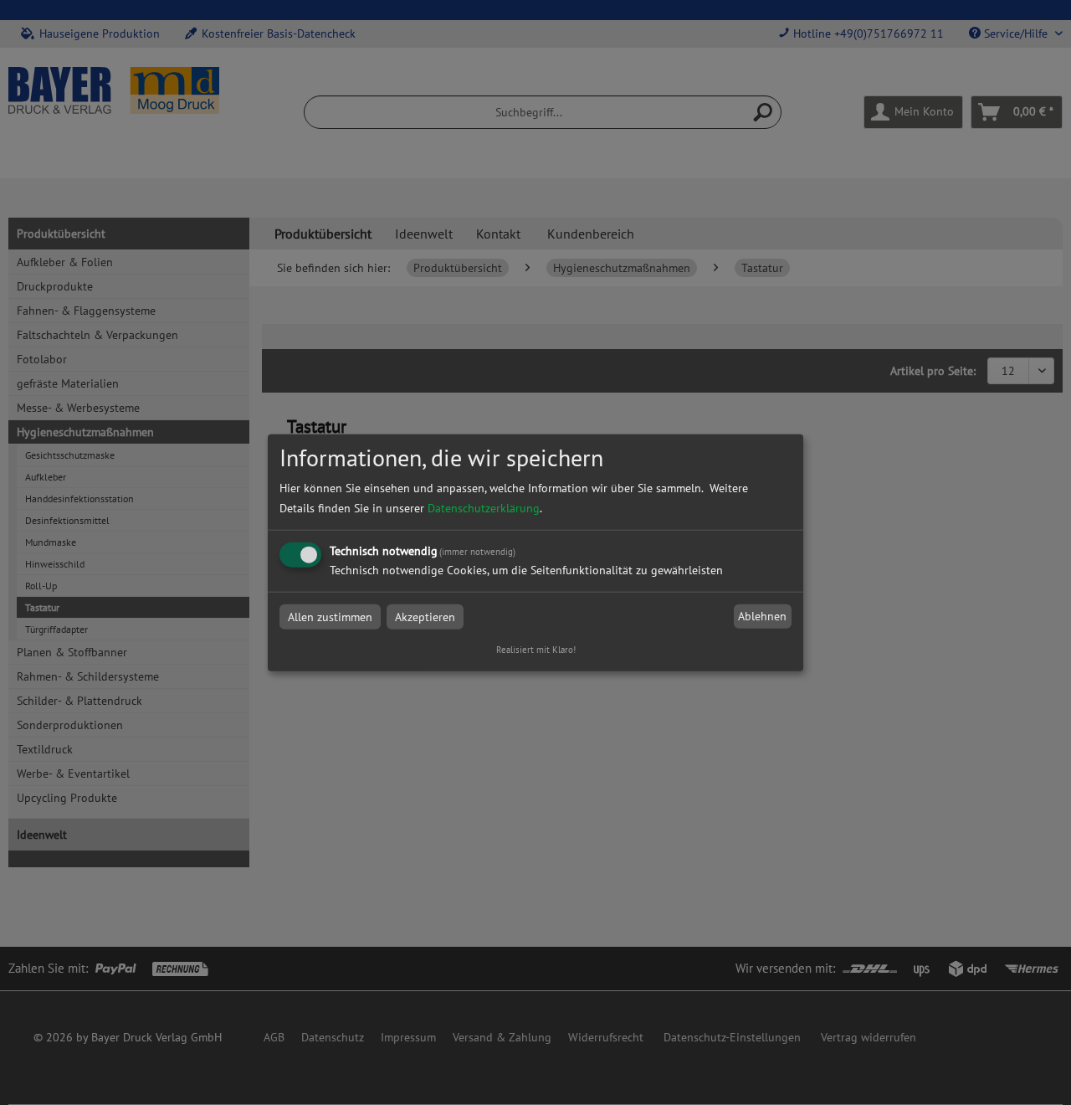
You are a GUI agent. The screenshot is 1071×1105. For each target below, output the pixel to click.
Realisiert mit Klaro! (536, 649)
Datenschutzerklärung (484, 507)
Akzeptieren (425, 616)
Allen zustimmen (330, 616)
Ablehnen (762, 616)
